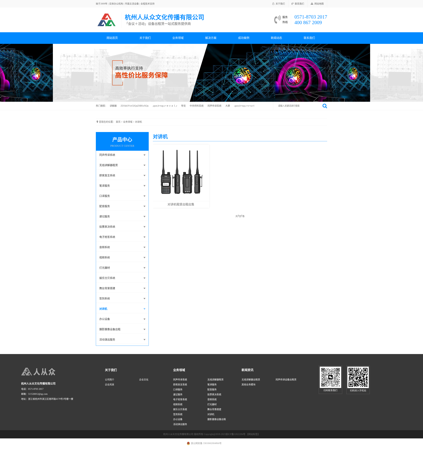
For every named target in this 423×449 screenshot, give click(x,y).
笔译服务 (104, 185)
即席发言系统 (107, 175)
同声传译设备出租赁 (286, 379)
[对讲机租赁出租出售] (181, 172)
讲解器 (113, 106)
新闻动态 (276, 38)
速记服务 (104, 216)
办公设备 (104, 319)
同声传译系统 (214, 106)
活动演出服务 (107, 339)
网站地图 (319, 3)
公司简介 (109, 379)
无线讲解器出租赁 (251, 379)
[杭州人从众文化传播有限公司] (46, 371)
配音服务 (104, 206)
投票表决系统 (107, 226)
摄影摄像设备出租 (109, 329)
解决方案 (210, 38)
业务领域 (178, 38)
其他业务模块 (248, 384)
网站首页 (112, 38)
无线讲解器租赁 (108, 165)
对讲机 (138, 122)
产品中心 (122, 142)
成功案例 (243, 38)
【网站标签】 (253, 434)
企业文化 (143, 379)
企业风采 (109, 384)
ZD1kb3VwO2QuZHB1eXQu (135, 106)
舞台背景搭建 (107, 288)
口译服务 (104, 196)
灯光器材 (104, 267)
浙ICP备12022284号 (235, 434)
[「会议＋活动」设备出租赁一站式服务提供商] (107, 19)
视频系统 (104, 257)
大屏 (227, 106)
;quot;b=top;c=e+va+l (244, 106)
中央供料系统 (197, 106)
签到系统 (104, 298)
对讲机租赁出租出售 (181, 204)
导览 (183, 106)
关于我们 (280, 3)
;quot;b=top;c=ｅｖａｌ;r (165, 106)
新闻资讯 (247, 370)
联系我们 (299, 3)
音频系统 (104, 247)
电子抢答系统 (107, 237)
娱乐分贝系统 (107, 278)
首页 (118, 122)
